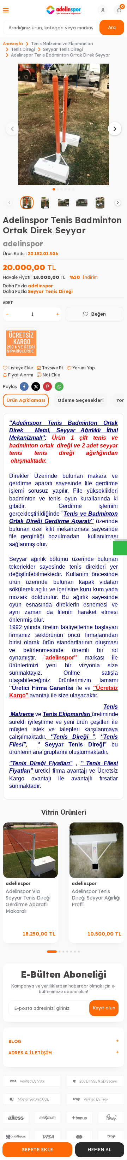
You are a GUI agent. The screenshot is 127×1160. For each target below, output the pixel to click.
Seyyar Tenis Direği (63, 49)
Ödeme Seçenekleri (81, 400)
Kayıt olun (103, 1007)
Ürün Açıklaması (25, 400)
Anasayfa (13, 43)
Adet (8, 302)
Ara (112, 27)
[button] (54, 189)
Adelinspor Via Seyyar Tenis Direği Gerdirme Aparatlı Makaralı (28, 901)
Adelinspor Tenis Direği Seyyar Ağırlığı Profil (96, 898)
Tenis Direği (23, 49)
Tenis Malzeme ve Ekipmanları (62, 43)
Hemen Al (99, 1149)
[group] (63, 124)
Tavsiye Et (52, 367)
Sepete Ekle (37, 1149)
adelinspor (23, 243)
